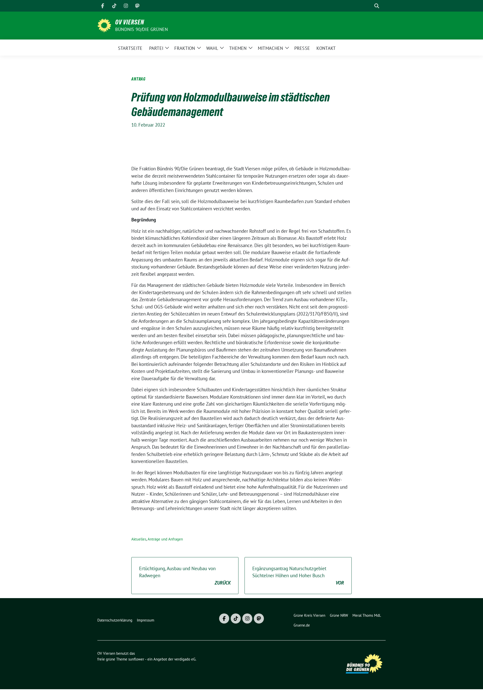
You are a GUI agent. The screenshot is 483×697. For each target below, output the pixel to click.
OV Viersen (129, 22)
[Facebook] (103, 6)
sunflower (136, 659)
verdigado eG (184, 659)
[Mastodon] (137, 6)
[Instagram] (126, 6)
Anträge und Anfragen (165, 539)
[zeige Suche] (377, 6)
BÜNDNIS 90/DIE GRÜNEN (141, 29)
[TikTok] (114, 6)
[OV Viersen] (104, 25)
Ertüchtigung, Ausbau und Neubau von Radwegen (185, 575)
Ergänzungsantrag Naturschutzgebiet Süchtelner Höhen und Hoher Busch (298, 575)
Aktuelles (138, 539)
